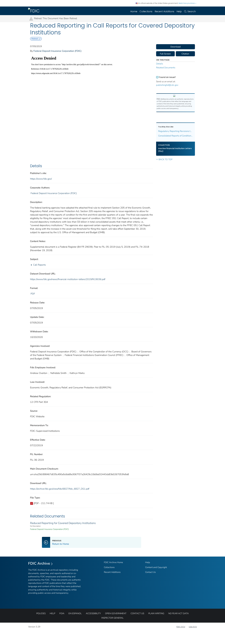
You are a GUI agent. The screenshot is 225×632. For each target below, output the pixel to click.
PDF (33, 293)
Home (133, 11)
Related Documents (165, 67)
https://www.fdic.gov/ (41, 178)
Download (175, 46)
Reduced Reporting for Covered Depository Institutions (63, 523)
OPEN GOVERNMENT (115, 613)
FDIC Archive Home (113, 562)
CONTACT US (137, 613)
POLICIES (41, 613)
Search (192, 11)
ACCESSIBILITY (93, 613)
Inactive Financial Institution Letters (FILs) (175, 149)
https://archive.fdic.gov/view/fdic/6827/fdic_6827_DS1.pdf (59, 488)
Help (179, 11)
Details (159, 63)
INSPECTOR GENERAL (112, 617)
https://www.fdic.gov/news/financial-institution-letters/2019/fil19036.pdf (67, 279)
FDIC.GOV (180, 626)
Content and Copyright (156, 567)
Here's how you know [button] (187, 3)
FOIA (61, 613)
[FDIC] (34, 11)
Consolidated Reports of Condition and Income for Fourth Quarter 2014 (175, 135)
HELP (52, 613)
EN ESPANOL (75, 613)
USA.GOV (193, 626)
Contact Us (150, 572)
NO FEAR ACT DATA (178, 613)
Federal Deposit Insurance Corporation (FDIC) (57, 51)
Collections (146, 11)
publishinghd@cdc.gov (167, 85)
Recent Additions (164, 11)
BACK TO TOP (165, 159)
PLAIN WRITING (156, 613)
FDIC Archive (39, 563)
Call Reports (39, 264)
